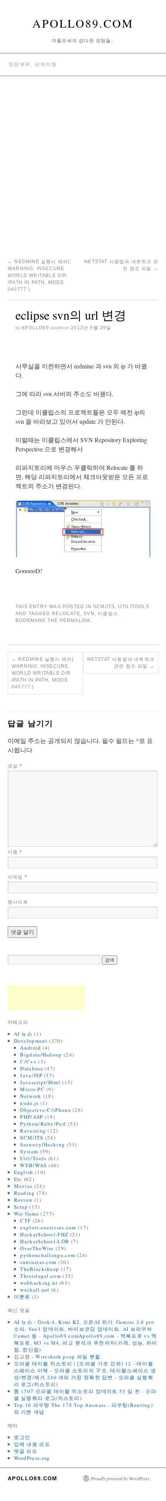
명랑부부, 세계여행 (32, 64)
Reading (24, 1192)
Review (23, 1199)
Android (30, 1047)
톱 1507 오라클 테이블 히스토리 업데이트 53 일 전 (77, 1391)
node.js (29, 1103)
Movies (23, 1186)
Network (30, 1096)
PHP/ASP (31, 1116)
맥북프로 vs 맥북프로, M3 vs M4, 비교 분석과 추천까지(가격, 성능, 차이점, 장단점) (86, 1342)
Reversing (33, 1130)
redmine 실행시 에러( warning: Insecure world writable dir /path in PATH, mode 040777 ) (39, 275)
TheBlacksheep (39, 1268)
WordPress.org (32, 1458)
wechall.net (34, 1289)
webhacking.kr (39, 1282)
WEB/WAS (33, 1165)
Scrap (21, 1206)
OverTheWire (37, 1248)
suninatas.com (38, 1262)
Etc (18, 1179)
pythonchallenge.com (47, 1255)
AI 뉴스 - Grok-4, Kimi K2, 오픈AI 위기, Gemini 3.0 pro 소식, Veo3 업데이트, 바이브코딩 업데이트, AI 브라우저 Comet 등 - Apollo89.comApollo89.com (84, 1329)
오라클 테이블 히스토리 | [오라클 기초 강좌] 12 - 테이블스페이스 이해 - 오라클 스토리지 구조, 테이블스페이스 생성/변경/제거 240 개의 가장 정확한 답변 (85, 1370)
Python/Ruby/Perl (43, 1123)
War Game (26, 1213)
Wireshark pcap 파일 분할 (68, 1356)
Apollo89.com (83, 23)
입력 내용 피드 (32, 1444)
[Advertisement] (83, 162)
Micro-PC (32, 1089)
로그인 (22, 1437)
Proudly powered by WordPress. (121, 1478)
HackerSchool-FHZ (44, 1234)
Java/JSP (31, 1075)
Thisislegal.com (40, 1275)
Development (30, 1040)
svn (89, 613)
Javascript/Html (40, 1082)
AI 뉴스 (23, 1033)
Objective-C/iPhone (45, 1109)
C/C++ (28, 1061)
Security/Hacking (42, 1144)
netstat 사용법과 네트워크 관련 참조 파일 (120, 663)
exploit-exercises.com (48, 1227)
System (29, 1151)
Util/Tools (133, 606)
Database (31, 1068)
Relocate (66, 613)
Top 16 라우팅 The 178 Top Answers (60, 1404)
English (24, 1172)
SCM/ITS (104, 606)
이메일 (17, 877)
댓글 (15, 766)
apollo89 (35, 327)
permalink (75, 620)
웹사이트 (18, 902)
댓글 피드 (26, 1451)
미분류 (22, 1296)
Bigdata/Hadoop (41, 1054)
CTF (25, 1220)
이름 (15, 852)
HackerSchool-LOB (44, 1241)
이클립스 (108, 613)
